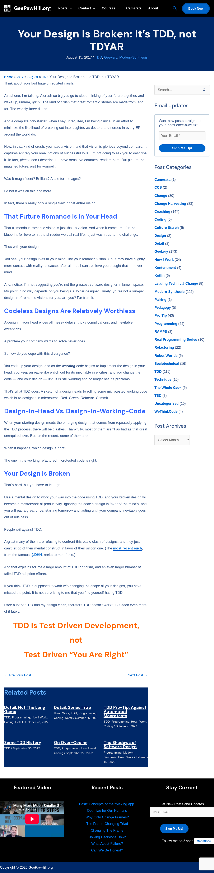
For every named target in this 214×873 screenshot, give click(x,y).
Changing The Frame (107, 830)
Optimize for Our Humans (107, 811)
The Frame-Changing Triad (107, 824)
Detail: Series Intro (72, 707)
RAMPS (160, 332)
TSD (157, 396)
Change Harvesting (170, 204)
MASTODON (204, 841)
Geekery (110, 57)
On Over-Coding (71, 742)
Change (160, 196)
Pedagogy (162, 308)
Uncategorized (166, 404)
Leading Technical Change (176, 283)
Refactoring (164, 347)
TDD (98, 57)
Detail (19, 722)
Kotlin (159, 276)
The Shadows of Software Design (120, 744)
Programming (21, 717)
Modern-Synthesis (133, 57)
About (153, 8)
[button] (175, 8)
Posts (63, 8)
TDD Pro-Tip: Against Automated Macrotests (125, 711)
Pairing (160, 300)
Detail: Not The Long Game (24, 709)
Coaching (162, 212)
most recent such (127, 548)
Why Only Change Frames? (107, 817)
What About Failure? (107, 844)
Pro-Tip (160, 315)
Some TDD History (22, 742)
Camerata (133, 8)
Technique (162, 379)
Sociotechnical (166, 364)
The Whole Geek (167, 388)
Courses (108, 8)
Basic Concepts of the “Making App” (107, 804)
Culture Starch (166, 228)
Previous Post (18, 675)
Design (160, 236)
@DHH (36, 555)
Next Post (138, 675)
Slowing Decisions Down (107, 837)
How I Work (39, 717)
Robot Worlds (165, 356)
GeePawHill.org (32, 8)
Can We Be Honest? (107, 850)
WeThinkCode (165, 411)
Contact (84, 8)
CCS (158, 187)
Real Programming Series (175, 340)
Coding (9, 722)
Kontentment (165, 268)
